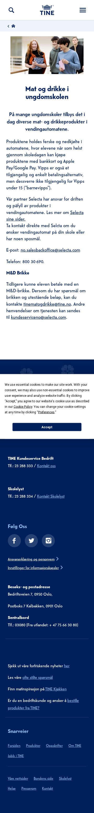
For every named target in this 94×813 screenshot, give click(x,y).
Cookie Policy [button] (23, 407)
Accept (47, 427)
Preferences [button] (46, 412)
